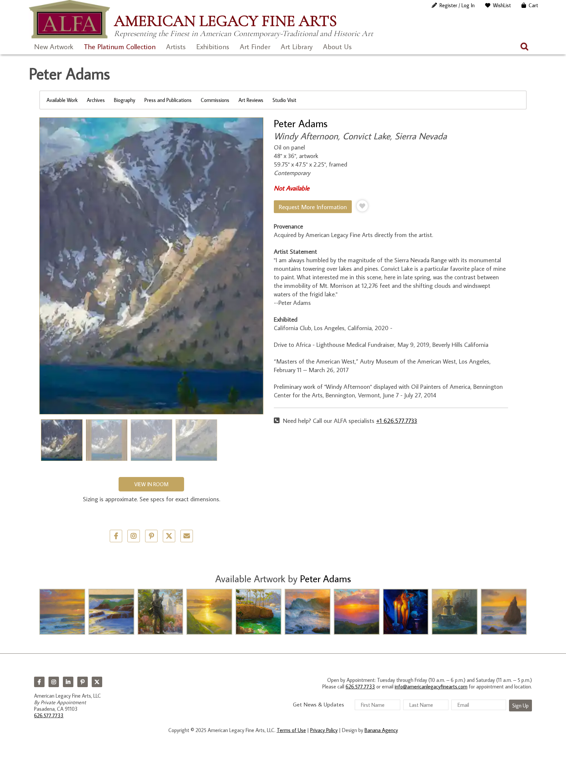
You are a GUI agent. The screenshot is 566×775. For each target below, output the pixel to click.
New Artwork (53, 46)
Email (186, 536)
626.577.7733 (49, 715)
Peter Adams (301, 123)
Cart (533, 5)
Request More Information (313, 207)
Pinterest (82, 682)
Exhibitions (212, 46)
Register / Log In (457, 5)
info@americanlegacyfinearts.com (431, 686)
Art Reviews (250, 100)
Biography (124, 100)
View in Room (151, 484)
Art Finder (255, 46)
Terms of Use (291, 730)
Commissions (215, 100)
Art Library (296, 46)
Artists (176, 46)
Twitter (169, 536)
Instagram (53, 682)
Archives (96, 100)
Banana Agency (381, 730)
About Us (337, 46)
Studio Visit (284, 100)
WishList (502, 5)
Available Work (62, 100)
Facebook (39, 682)
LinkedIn (68, 682)
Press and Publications (168, 100)
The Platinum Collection (120, 46)
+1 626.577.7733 (396, 420)
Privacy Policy (324, 730)
